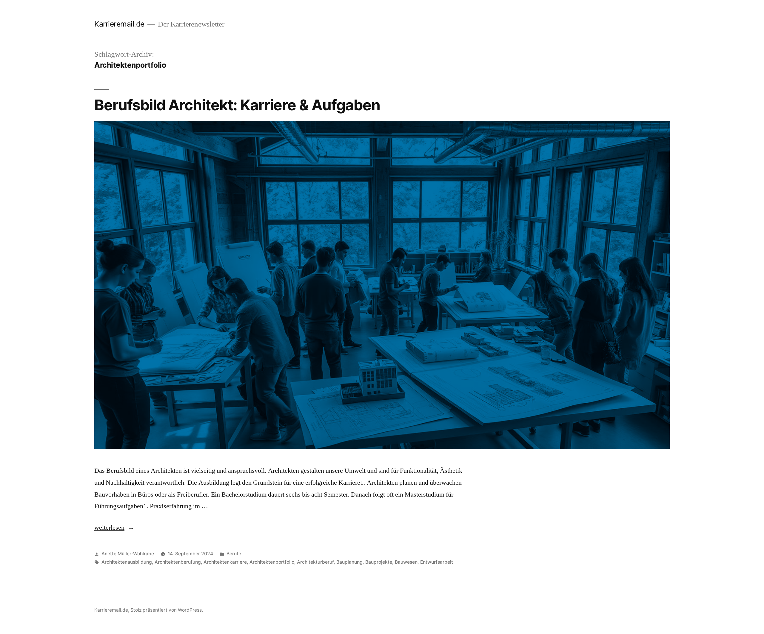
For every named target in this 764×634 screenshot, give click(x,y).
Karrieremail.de (119, 23)
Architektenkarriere (225, 562)
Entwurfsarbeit (436, 562)
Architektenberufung (178, 562)
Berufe (234, 554)
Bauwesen (406, 562)
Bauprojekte (378, 562)
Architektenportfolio (271, 562)
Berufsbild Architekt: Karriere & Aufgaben (237, 105)
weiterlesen (109, 527)
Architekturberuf (315, 562)
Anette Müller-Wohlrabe (127, 554)
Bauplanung (349, 562)
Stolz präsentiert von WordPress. (166, 610)
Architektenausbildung (126, 562)
